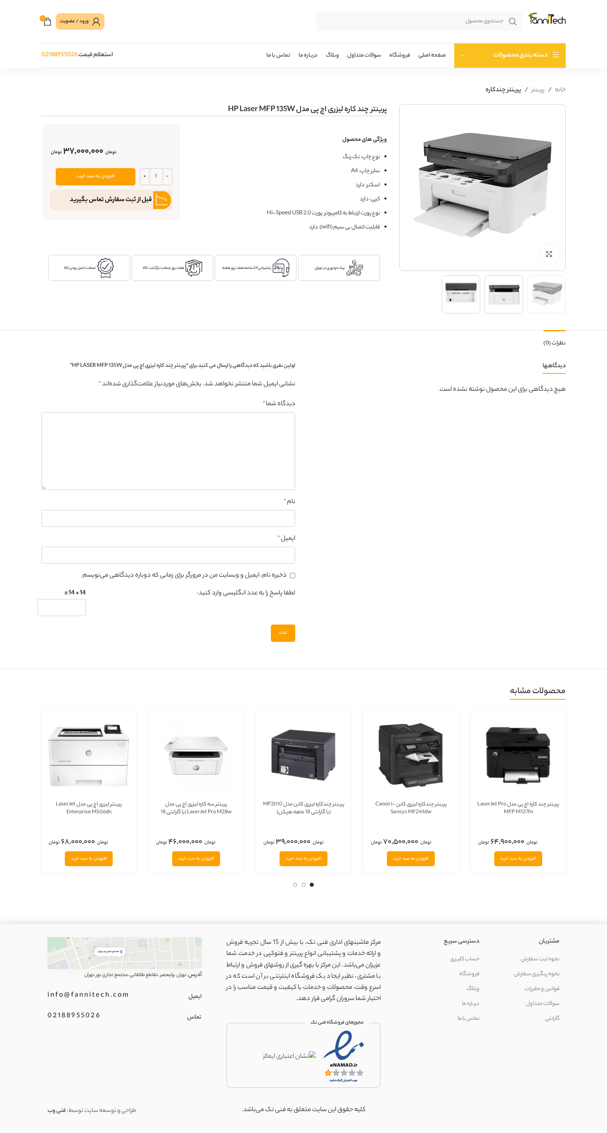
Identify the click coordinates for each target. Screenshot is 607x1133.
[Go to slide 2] (303, 886)
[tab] (554, 339)
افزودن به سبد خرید (95, 176)
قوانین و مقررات (542, 989)
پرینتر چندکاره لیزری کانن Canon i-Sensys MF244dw (411, 808)
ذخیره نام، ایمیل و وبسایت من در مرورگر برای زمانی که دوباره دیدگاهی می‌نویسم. (184, 575)
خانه (560, 90)
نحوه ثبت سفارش (540, 959)
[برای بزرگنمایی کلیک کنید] (549, 254)
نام (289, 502)
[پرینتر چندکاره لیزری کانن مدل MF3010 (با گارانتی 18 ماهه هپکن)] (303, 755)
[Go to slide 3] (295, 886)
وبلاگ (473, 989)
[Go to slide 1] (312, 886)
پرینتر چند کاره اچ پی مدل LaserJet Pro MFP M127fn (518, 808)
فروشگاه (469, 974)
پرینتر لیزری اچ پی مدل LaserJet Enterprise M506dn (89, 808)
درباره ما (470, 1004)
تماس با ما (468, 1018)
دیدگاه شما (279, 404)
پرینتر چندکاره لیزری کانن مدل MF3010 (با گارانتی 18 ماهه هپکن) (303, 808)
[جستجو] (512, 21)
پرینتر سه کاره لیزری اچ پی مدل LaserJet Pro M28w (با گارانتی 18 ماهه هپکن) (196, 812)
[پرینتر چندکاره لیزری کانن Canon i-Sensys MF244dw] (411, 755)
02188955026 (59, 55)
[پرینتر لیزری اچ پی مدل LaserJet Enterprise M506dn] (89, 755)
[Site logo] (546, 22)
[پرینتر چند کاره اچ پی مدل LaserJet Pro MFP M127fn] (518, 755)
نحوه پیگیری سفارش (537, 974)
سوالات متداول (543, 1004)
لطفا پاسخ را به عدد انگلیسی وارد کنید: (246, 593)
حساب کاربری (464, 959)
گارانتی (552, 1018)
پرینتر (538, 90)
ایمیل (286, 539)
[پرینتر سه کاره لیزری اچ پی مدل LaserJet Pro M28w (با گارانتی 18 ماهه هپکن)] (196, 755)
